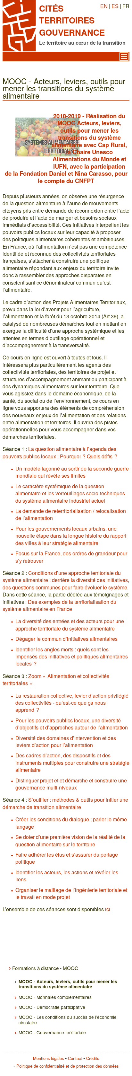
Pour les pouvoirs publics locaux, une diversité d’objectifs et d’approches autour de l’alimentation (71, 724)
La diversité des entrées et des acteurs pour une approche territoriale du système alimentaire (69, 624)
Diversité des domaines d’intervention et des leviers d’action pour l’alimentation (65, 741)
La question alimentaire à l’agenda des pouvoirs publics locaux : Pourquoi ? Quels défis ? (60, 452)
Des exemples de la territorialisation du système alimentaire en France (59, 605)
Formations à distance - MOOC (45, 968)
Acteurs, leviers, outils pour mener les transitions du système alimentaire (86, 134)
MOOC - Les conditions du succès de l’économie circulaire (68, 1019)
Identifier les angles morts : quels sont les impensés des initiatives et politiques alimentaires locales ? (71, 656)
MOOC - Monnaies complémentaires (55, 997)
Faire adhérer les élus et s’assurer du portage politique (66, 858)
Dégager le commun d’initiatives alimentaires (66, 638)
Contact (75, 1058)
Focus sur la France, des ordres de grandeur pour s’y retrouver (71, 557)
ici (107, 909)
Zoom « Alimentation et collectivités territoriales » (56, 679)
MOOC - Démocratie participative (52, 1007)
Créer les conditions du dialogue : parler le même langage (71, 823)
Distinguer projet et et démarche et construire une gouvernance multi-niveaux (71, 784)
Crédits (92, 1058)
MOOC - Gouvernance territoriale (52, 1032)
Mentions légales (48, 1058)
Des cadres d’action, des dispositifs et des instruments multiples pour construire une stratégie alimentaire (72, 762)
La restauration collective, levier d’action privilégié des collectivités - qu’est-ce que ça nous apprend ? (71, 703)
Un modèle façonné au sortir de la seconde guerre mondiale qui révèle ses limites (72, 472)
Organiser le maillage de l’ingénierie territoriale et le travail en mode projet (71, 893)
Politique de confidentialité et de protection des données (67, 1066)
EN (104, 6)
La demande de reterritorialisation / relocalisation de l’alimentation (70, 514)
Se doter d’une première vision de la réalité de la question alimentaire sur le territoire (70, 840)
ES (115, 6)
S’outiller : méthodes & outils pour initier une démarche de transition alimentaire (65, 803)
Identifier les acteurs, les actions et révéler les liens (66, 876)
